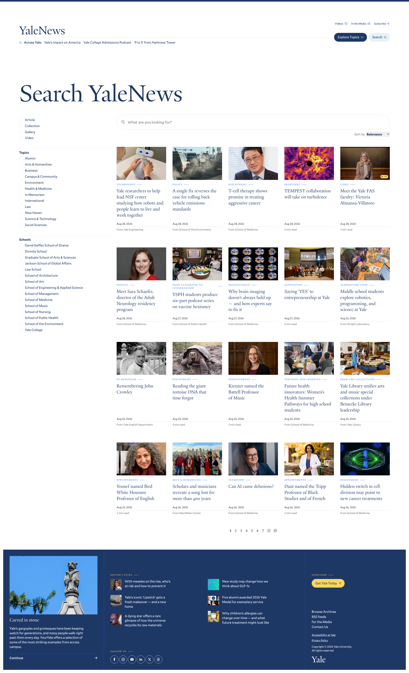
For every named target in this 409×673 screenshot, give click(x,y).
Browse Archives (324, 611)
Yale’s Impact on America (62, 42)
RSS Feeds (319, 616)
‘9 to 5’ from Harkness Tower (155, 42)
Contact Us (320, 626)
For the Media (322, 622)
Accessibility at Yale (324, 635)
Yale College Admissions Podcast (107, 42)
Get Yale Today (326, 583)
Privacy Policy (320, 640)
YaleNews (42, 31)
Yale (319, 660)
